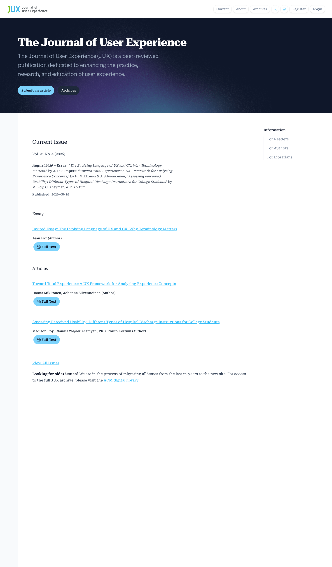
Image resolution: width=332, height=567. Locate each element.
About (241, 9)
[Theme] (284, 9)
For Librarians (279, 157)
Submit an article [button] (36, 90)
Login (317, 9)
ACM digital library (121, 380)
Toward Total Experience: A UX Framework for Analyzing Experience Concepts (104, 284)
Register (299, 9)
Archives (260, 9)
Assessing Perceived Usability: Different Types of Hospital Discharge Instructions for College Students (126, 322)
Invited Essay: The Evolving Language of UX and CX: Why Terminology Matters (104, 229)
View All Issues (45, 363)
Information (275, 130)
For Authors (277, 148)
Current (222, 9)
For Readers (278, 139)
